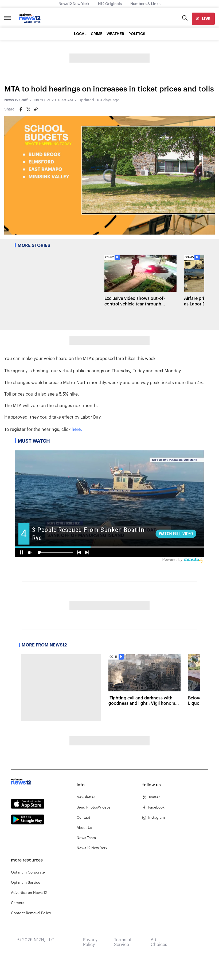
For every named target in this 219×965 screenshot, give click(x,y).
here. (77, 429)
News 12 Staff (16, 100)
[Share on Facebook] (21, 109)
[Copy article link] (36, 109)
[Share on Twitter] (28, 109)
